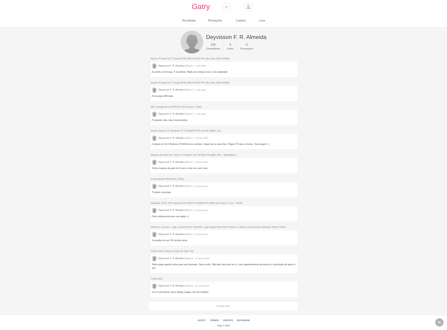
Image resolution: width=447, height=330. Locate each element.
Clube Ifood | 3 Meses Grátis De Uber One (172, 251)
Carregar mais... (223, 306)
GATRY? (202, 320)
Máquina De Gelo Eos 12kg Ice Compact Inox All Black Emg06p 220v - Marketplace (193, 155)
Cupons (241, 20)
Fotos (230, 46)
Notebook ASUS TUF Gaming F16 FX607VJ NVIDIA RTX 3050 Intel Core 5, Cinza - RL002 (197, 203)
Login (248, 7)
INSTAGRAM (243, 320)
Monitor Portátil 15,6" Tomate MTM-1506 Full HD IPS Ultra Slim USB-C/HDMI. (190, 58)
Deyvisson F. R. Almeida (175, 65)
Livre (262, 20)
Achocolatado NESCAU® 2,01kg (167, 179)
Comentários (213, 46)
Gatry (201, 6)
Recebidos (189, 20)
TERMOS (214, 320)
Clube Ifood (156, 278)
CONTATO (228, 320)
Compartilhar (226, 7)
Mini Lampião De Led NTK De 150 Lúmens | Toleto (176, 107)
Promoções (215, 20)
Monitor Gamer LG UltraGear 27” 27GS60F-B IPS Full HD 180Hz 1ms (186, 130)
